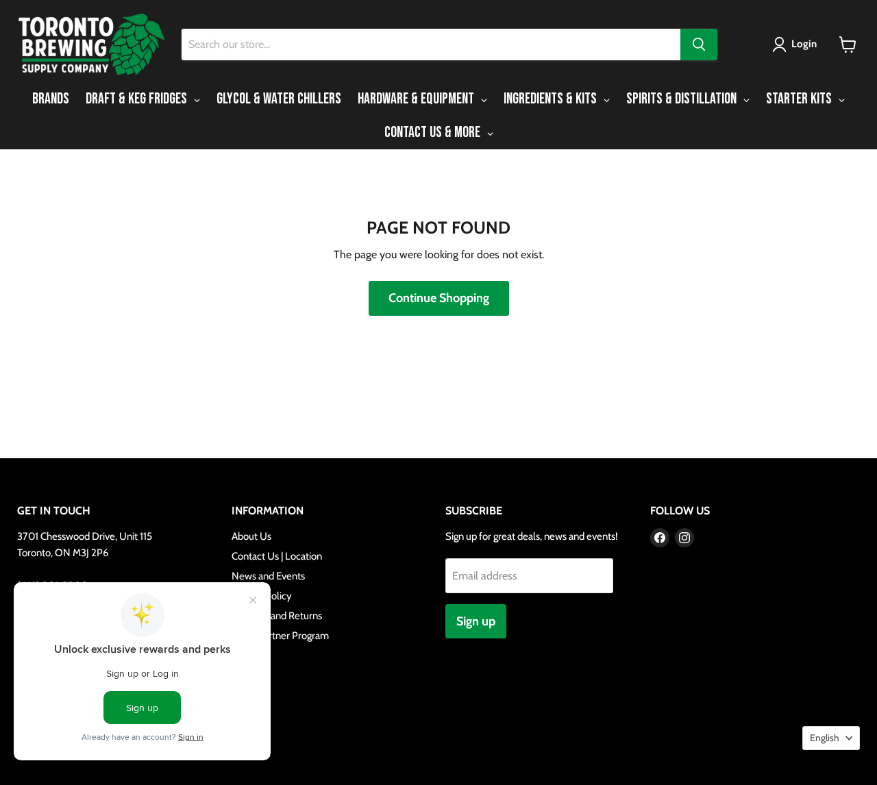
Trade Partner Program (280, 636)
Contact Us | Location (277, 556)
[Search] (698, 44)
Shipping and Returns (277, 616)
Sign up (475, 621)
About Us (251, 536)
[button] (797, 44)
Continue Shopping (438, 298)
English (824, 738)
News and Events (268, 576)
